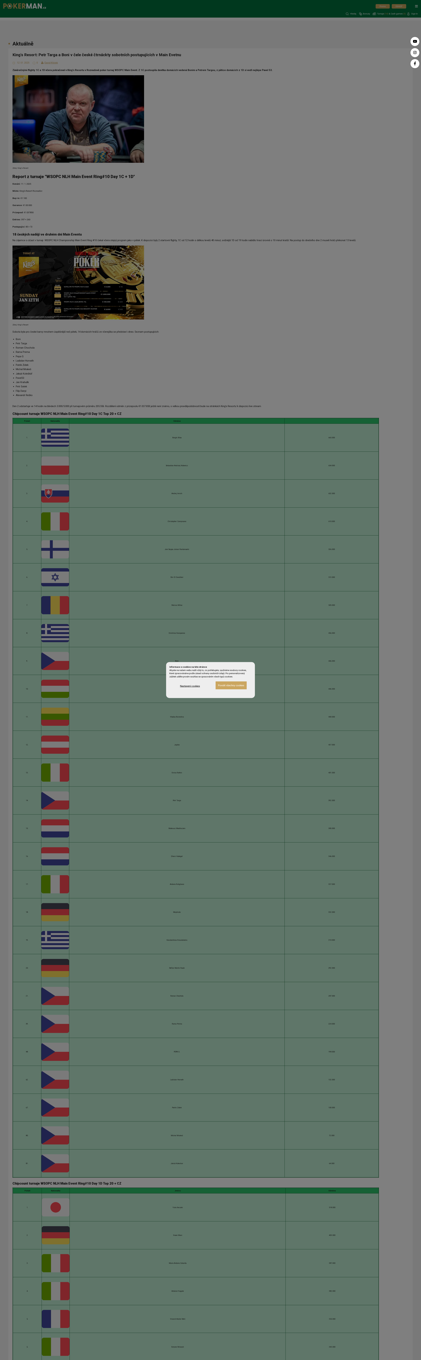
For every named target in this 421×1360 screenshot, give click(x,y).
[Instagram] (414, 52)
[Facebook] (414, 63)
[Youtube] (414, 41)
